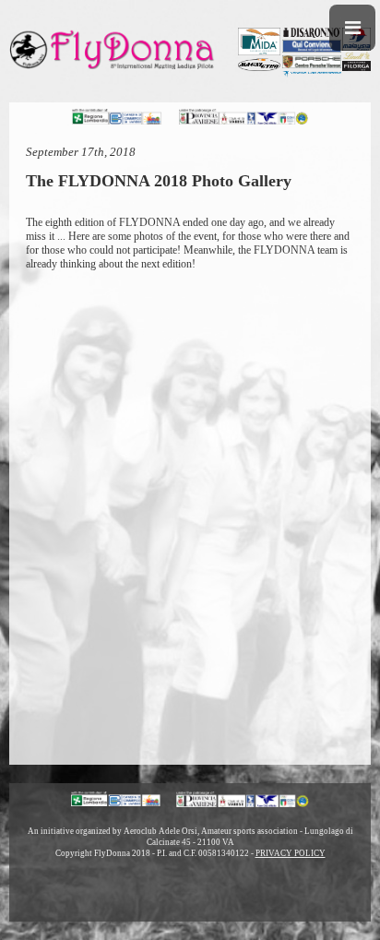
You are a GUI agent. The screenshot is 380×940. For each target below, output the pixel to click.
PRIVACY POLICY (290, 853)
